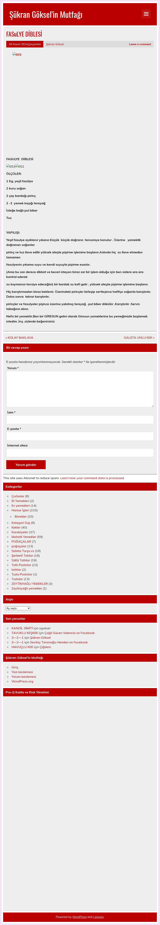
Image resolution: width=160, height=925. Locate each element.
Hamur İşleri (20, 510)
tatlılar (16, 569)
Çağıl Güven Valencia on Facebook (69, 633)
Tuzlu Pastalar (22, 574)
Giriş (15, 667)
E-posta (14, 428)
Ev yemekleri (21, 505)
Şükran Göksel (55, 44)
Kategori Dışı (21, 523)
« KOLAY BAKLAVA (19, 337)
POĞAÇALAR (21, 541)
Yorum (13, 368)
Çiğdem (45, 647)
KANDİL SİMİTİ (22, 628)
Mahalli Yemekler (24, 537)
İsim (11, 412)
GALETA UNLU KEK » (139, 337)
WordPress (79, 917)
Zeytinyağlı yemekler (27, 588)
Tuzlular (17, 579)
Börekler (21, 516)
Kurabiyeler (20, 532)
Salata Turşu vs (23, 551)
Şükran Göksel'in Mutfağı (45, 14)
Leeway (98, 917)
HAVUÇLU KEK (22, 647)
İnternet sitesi (17, 445)
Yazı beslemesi (22, 672)
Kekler (16, 527)
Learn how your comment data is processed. (92, 478)
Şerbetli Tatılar (22, 555)
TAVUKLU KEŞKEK (25, 633)
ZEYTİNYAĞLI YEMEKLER (30, 584)
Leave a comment (140, 44)
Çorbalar (18, 496)
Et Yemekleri (20, 501)
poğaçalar (19, 546)
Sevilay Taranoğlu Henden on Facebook (59, 642)
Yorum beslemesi (24, 677)
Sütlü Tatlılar (21, 560)
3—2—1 (18, 637)
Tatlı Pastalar (21, 565)
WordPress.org (22, 681)
